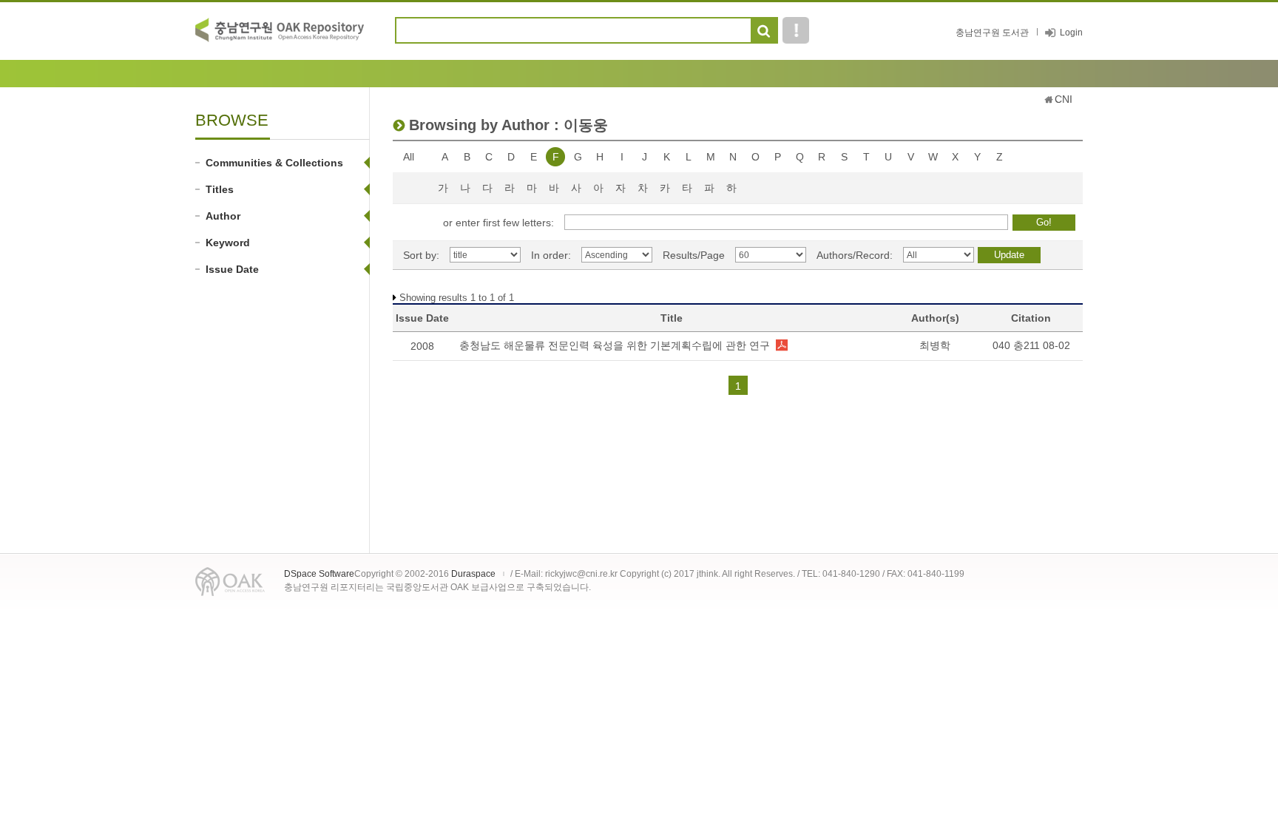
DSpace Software (319, 574)
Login (1071, 32)
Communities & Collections (274, 163)
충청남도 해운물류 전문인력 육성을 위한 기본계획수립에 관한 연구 (614, 345)
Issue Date (232, 269)
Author (223, 216)
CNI (1063, 99)
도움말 (795, 30)
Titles (220, 189)
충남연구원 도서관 (992, 32)
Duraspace (473, 574)
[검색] (764, 31)
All (408, 157)
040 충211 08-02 (1031, 345)
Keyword (228, 242)
